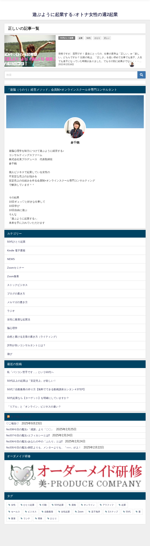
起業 (80, 38)
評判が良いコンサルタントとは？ (26, 345)
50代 (89, 38)
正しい (107, 38)
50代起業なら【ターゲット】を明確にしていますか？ (38, 398)
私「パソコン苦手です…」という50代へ (30, 372)
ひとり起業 (28, 505)
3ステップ (113, 512)
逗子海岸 (95, 512)
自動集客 (48, 512)
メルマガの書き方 (17, 302)
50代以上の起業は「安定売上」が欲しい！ (31, 380)
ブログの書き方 (16, 293)
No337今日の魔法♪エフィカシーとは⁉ (28, 435)
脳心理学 (12, 328)
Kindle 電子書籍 (16, 250)
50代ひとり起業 (66, 38)
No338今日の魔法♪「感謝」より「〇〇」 (30, 429)
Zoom (80, 512)
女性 (13, 505)
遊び (9, 354)
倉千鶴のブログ (20, 416)
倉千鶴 (139, 64)
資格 (74, 505)
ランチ (26, 518)
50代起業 (59, 505)
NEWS (11, 259)
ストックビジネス (17, 285)
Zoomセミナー (15, 267)
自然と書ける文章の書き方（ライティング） (32, 336)
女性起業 (65, 512)
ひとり (97, 38)
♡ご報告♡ (12, 423)
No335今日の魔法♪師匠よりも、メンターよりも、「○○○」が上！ (43, 447)
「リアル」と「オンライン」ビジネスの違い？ (34, 406)
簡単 (40, 518)
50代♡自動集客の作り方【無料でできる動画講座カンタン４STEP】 (46, 389)
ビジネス (32, 512)
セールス (15, 512)
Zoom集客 (13, 276)
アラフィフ (108, 505)
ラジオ (11, 311)
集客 (13, 518)
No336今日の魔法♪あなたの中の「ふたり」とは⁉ (34, 441)
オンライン (89, 505)
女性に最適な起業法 (18, 319)
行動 (44, 505)
